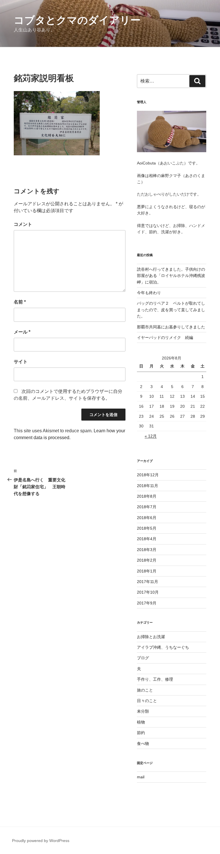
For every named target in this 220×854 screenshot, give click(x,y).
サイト (21, 361)
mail (140, 777)
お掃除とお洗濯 (151, 636)
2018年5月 (146, 528)
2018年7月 (146, 507)
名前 (20, 302)
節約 (141, 732)
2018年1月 (146, 571)
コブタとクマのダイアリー (77, 20)
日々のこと (147, 700)
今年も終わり (149, 292)
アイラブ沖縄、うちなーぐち (163, 647)
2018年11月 (147, 485)
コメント (23, 224)
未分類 (143, 711)
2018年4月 (146, 538)
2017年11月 (147, 581)
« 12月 (151, 436)
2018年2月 (146, 560)
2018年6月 (146, 517)
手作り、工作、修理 (155, 679)
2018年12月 (148, 475)
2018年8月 (146, 496)
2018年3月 (146, 549)
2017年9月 (146, 603)
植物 (141, 722)
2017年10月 (148, 592)
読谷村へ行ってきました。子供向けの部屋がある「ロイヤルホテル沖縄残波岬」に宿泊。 (171, 275)
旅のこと (145, 690)
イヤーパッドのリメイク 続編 (165, 337)
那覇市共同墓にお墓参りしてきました (171, 327)
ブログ (143, 658)
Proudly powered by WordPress (40, 840)
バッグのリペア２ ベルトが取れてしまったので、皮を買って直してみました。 (171, 309)
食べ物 (143, 743)
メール (22, 331)
